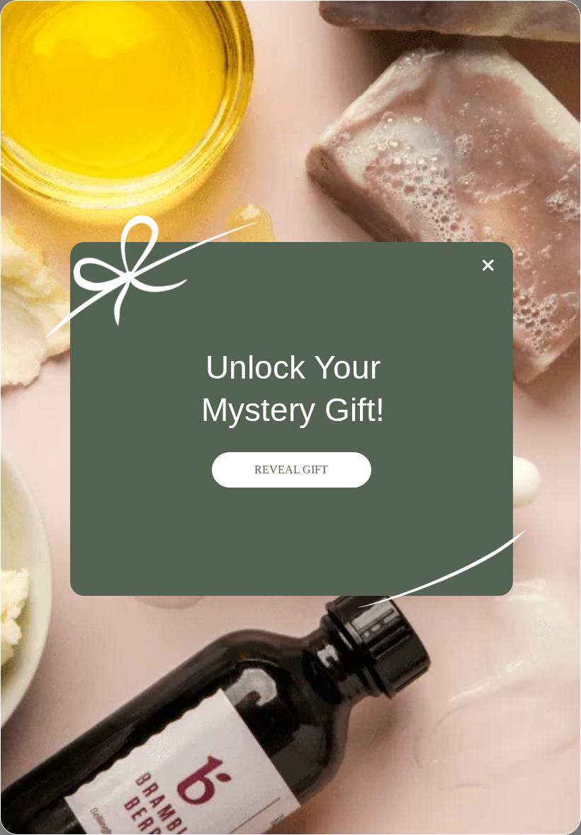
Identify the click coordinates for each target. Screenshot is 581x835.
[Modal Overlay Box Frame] (290, 417)
